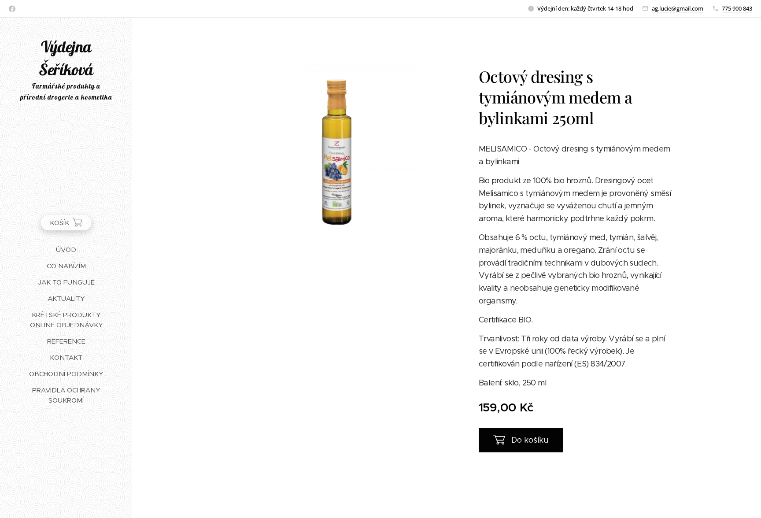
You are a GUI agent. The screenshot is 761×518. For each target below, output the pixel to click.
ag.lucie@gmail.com (677, 8)
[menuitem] (66, 249)
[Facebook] (12, 8)
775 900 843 (737, 8)
